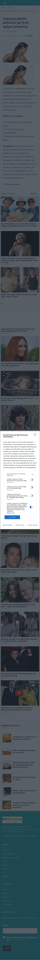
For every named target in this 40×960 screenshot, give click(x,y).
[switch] (31, 480)
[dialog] (20, 480)
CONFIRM (12, 517)
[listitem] (20, 474)
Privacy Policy (32, 525)
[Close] (36, 435)
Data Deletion (7, 525)
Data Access (20, 525)
